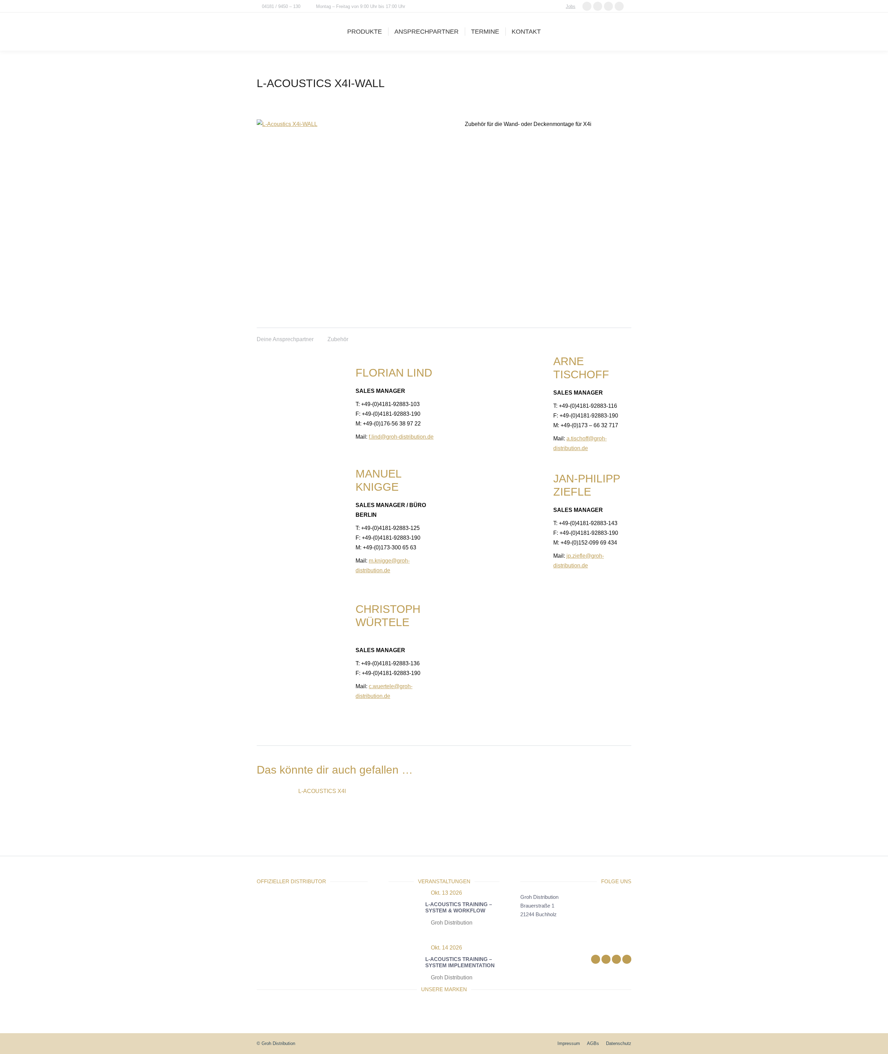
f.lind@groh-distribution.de (401, 437)
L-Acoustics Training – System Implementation (460, 962)
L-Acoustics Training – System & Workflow (458, 907)
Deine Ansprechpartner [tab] (285, 339)
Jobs (570, 6)
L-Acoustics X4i (322, 791)
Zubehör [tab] (337, 339)
